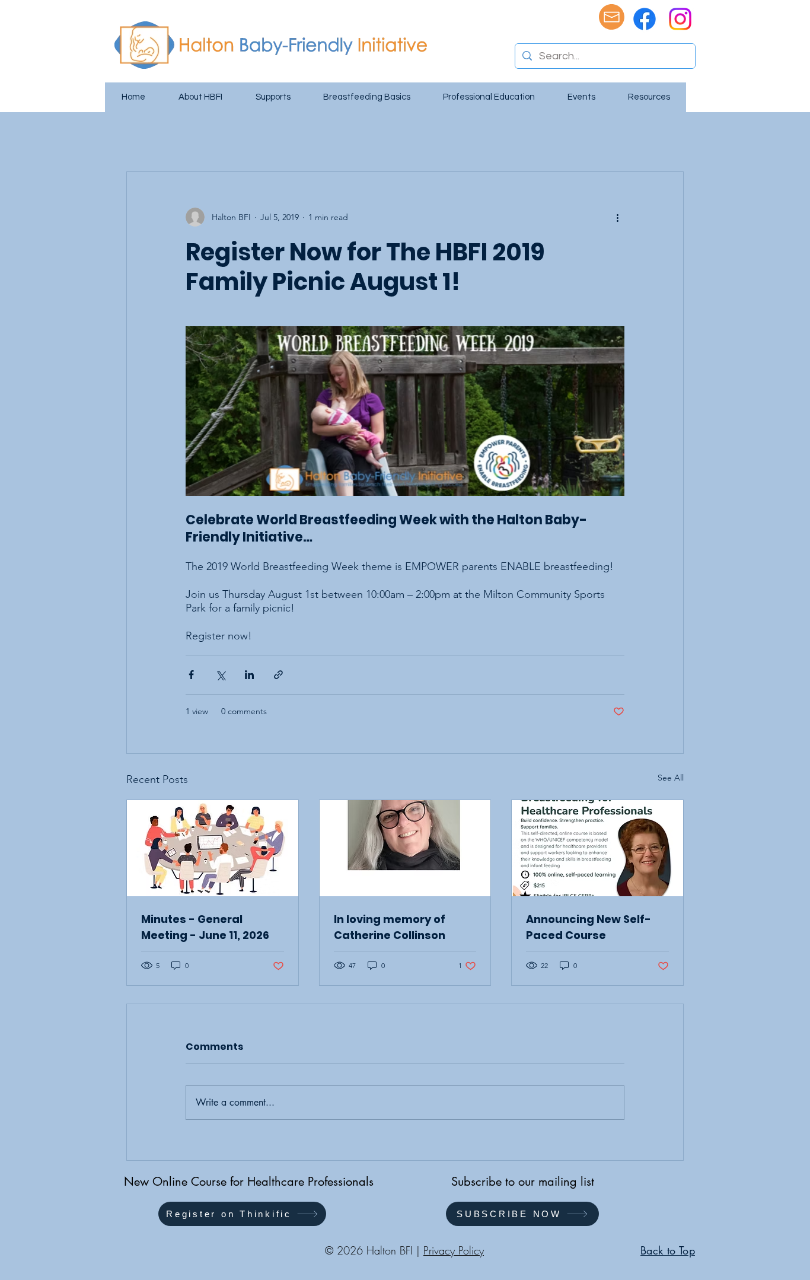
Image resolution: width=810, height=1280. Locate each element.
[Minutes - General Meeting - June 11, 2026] (212, 848)
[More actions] (617, 217)
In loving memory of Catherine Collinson (389, 927)
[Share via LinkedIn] (249, 674)
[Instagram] (680, 19)
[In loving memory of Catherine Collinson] (405, 848)
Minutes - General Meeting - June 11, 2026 (205, 927)
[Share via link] (278, 674)
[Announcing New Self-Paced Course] (597, 848)
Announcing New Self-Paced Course (588, 927)
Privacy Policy (453, 1250)
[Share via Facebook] (191, 674)
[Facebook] (644, 19)
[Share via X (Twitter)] (220, 674)
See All (671, 777)
